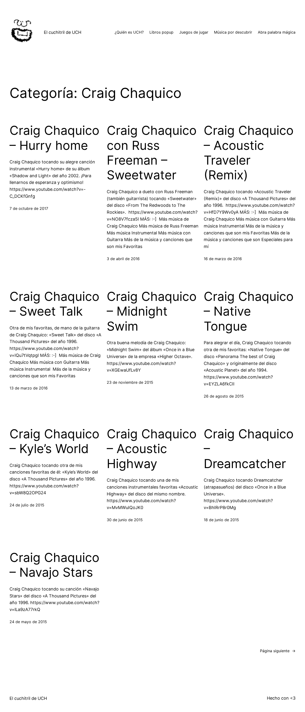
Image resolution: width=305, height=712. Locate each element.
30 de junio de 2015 (125, 519)
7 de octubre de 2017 (29, 208)
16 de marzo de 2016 (223, 258)
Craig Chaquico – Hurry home (54, 138)
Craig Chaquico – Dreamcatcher (249, 449)
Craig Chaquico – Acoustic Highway (152, 449)
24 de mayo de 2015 (28, 621)
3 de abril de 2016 (123, 258)
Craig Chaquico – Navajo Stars (54, 565)
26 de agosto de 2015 (224, 396)
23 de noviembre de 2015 (130, 382)
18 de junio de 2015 (221, 519)
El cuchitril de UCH (62, 32)
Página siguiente (277, 650)
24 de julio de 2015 (27, 505)
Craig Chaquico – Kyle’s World (54, 441)
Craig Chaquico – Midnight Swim (152, 311)
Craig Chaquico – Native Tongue (249, 311)
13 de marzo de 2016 (29, 388)
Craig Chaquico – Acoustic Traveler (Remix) (249, 152)
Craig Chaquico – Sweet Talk (54, 304)
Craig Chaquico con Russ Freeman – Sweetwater (152, 152)
